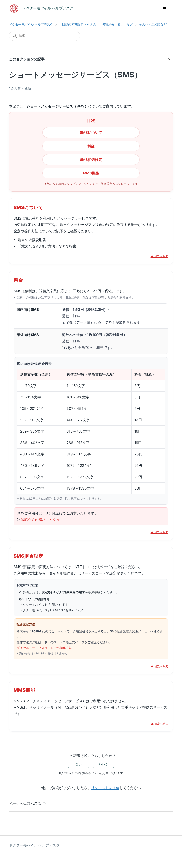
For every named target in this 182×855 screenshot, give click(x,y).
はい (79, 764)
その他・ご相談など (153, 24)
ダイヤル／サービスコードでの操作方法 (44, 648)
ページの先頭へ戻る (25, 803)
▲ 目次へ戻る (159, 256)
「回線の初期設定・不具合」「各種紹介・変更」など (96, 24)
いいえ (103, 764)
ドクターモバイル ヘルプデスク (31, 24)
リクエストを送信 (105, 787)
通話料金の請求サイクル (40, 519)
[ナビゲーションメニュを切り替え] (164, 8)
